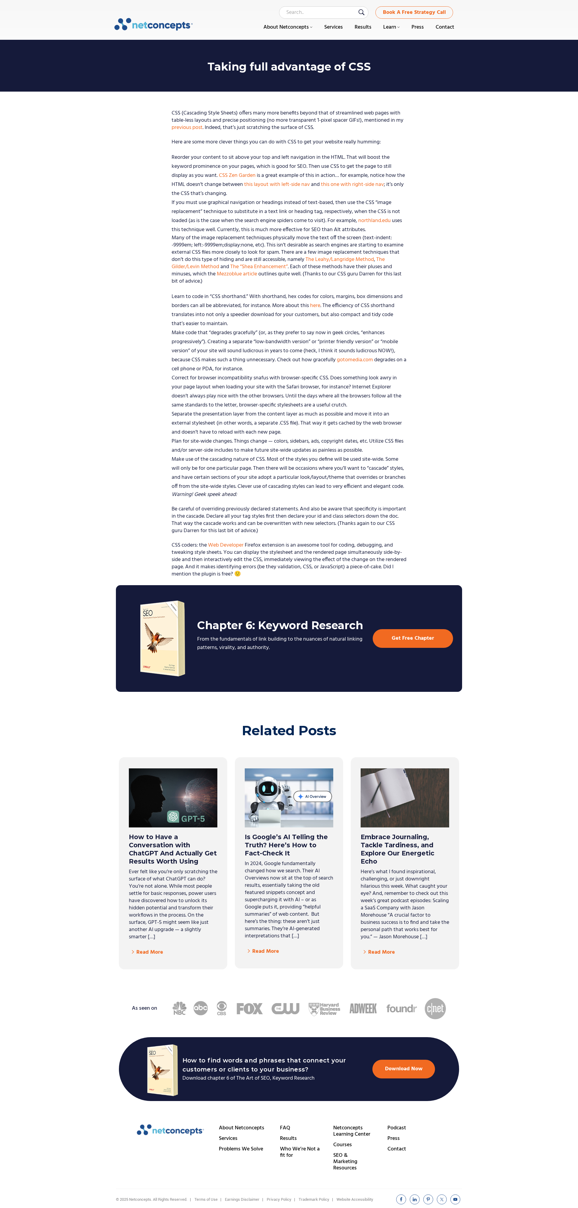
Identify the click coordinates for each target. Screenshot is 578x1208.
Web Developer (226, 545)
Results (288, 1138)
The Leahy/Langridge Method (340, 259)
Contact (396, 1149)
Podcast (396, 1128)
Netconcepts (153, 24)
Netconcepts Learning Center (351, 1131)
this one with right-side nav (352, 184)
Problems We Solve (241, 1149)
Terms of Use (206, 1199)
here (315, 305)
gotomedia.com (355, 360)
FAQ (285, 1128)
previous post (187, 127)
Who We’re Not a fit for (300, 1152)
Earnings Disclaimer (242, 1199)
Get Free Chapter (413, 638)
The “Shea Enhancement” (259, 266)
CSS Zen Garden (237, 175)
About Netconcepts (241, 1128)
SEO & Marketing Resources (345, 1161)
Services (228, 1138)
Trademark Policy (314, 1199)
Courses (342, 1145)
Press (393, 1138)
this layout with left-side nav (277, 184)
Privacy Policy (279, 1199)
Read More (149, 952)
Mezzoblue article (237, 274)
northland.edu (374, 220)
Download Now (404, 1069)
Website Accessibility (355, 1199)
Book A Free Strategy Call (414, 12)
